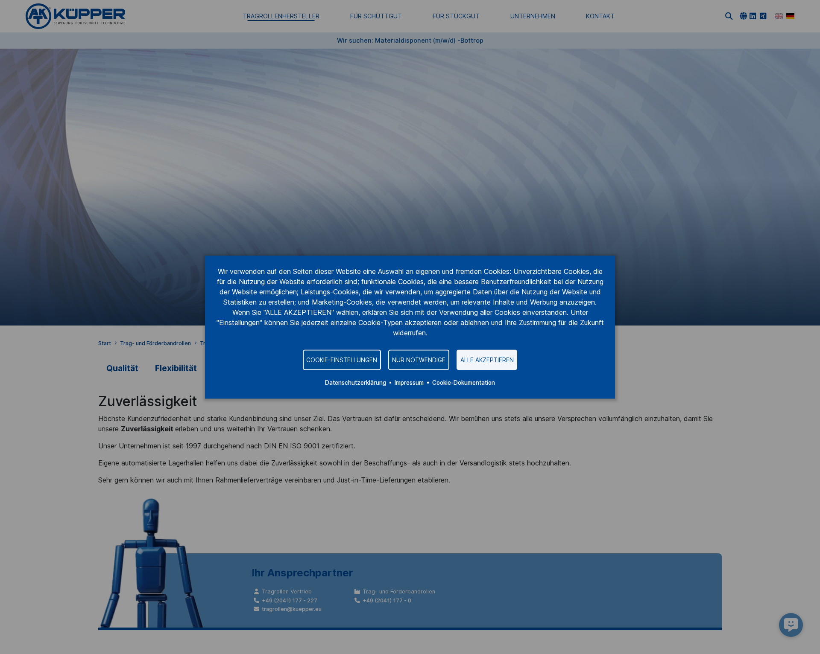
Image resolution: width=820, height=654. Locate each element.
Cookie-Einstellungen (341, 359)
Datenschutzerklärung (355, 382)
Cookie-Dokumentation (463, 382)
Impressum (409, 382)
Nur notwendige (418, 359)
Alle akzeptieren (487, 359)
